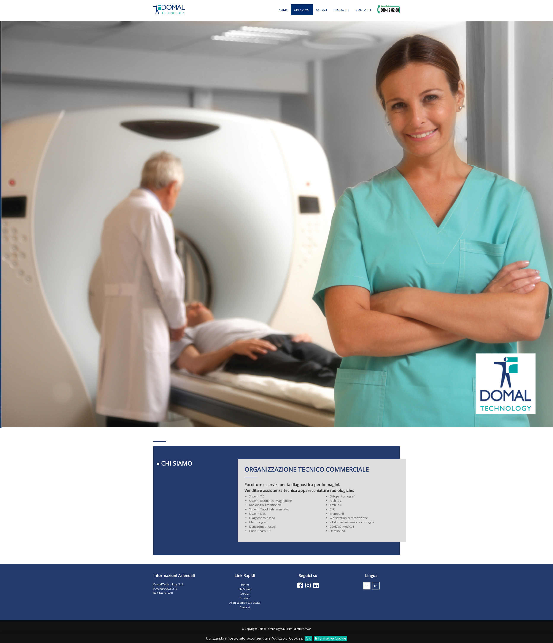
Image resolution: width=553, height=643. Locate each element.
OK (308, 638)
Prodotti (341, 10)
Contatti (363, 10)
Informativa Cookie (330, 638)
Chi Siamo (302, 10)
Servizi (321, 10)
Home (283, 10)
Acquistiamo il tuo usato (245, 603)
